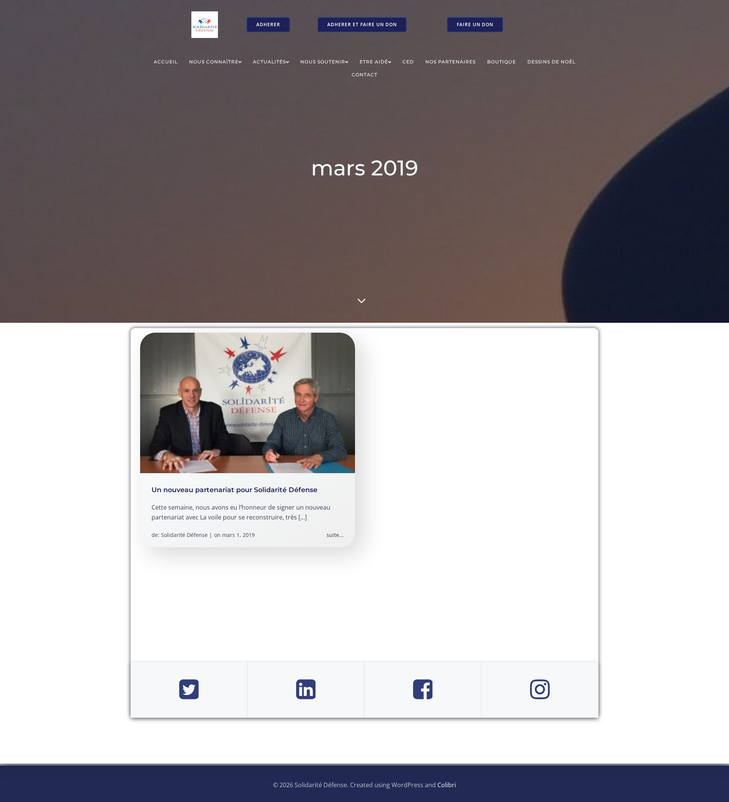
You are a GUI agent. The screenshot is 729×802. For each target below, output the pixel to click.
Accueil (166, 62)
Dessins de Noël (551, 62)
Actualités (269, 62)
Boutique (501, 62)
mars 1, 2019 (238, 534)
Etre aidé (374, 62)
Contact (364, 74)
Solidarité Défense (184, 534)
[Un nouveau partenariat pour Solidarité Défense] (247, 402)
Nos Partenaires (450, 62)
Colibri (446, 785)
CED (408, 62)
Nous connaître (213, 62)
